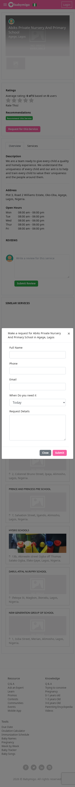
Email (13, 379)
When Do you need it (22, 395)
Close (45, 452)
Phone (13, 363)
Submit (59, 452)
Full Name (15, 347)
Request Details (19, 411)
